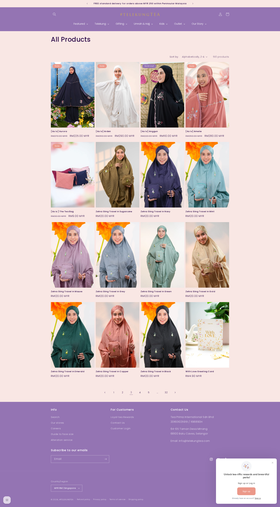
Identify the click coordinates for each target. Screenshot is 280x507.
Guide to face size (62, 434)
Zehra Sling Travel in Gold (200, 291)
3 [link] (131, 392)
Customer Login (120, 428)
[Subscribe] (105, 459)
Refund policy (83, 499)
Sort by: (174, 56)
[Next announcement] (192, 3)
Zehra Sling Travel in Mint (200, 211)
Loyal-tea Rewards (122, 417)
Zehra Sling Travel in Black (156, 371)
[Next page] (175, 392)
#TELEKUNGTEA (66, 499)
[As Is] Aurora (59, 131)
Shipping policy (136, 499)
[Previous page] (105, 392)
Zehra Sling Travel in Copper (112, 371)
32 (166, 392)
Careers (56, 428)
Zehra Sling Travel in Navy (155, 211)
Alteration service (62, 440)
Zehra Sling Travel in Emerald (67, 371)
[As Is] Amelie (194, 131)
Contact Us (118, 422)
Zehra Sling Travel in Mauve (66, 291)
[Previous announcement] (87, 3)
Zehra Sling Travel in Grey (110, 291)
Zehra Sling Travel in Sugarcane (114, 211)
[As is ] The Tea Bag (62, 211)
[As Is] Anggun (149, 131)
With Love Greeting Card (200, 371)
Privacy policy (99, 499)
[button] (54, 14)
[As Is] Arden (103, 131)
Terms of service (117, 499)
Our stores (57, 422)
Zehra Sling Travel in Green (156, 291)
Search (55, 417)
